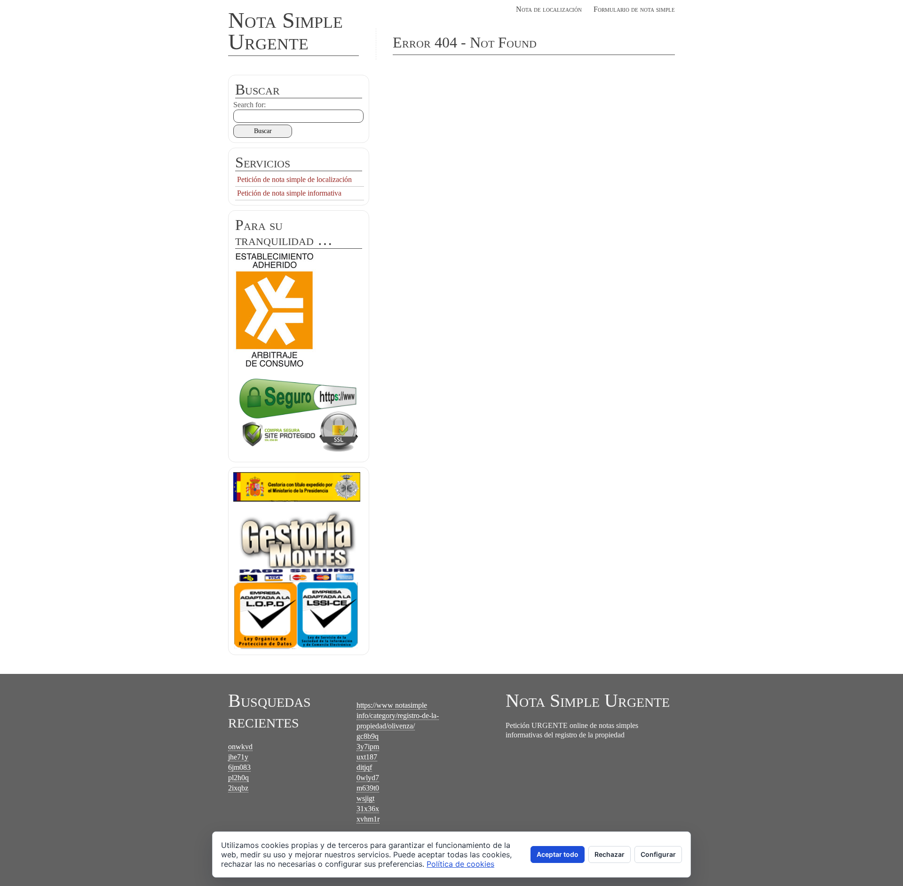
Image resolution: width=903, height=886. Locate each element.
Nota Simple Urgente (285, 31)
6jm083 (239, 767)
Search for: (249, 105)
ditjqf (364, 767)
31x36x (367, 809)
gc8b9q (367, 736)
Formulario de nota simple (634, 9)
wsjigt (365, 798)
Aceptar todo (557, 854)
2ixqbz (238, 788)
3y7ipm (367, 747)
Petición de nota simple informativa (289, 193)
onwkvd (240, 747)
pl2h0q (238, 778)
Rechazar (609, 854)
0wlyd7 (367, 778)
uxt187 (366, 757)
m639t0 (367, 788)
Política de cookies (460, 864)
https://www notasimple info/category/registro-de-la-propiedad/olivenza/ (397, 715)
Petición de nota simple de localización (294, 179)
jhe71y (238, 757)
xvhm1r (368, 819)
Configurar (658, 854)
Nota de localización (549, 9)
